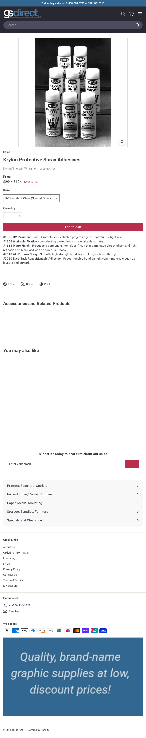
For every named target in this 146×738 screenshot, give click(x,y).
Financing (9, 558)
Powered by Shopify (38, 729)
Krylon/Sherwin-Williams (19, 168)
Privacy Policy (12, 569)
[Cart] (131, 14)
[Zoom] (122, 141)
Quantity (9, 208)
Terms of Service (13, 580)
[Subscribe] (132, 464)
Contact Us (10, 574)
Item (6, 190)
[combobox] (73, 25)
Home (7, 152)
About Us (9, 547)
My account (10, 585)
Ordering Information (16, 552)
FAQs (6, 563)
